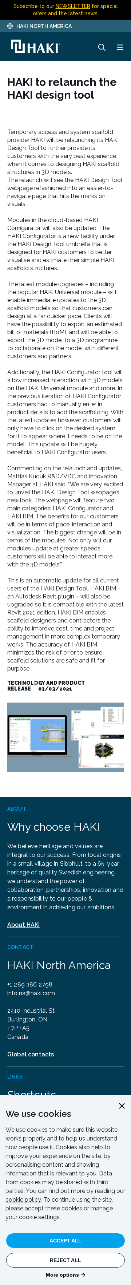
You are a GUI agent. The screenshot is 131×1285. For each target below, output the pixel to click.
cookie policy (23, 1199)
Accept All (65, 1241)
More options (62, 1275)
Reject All (65, 1260)
